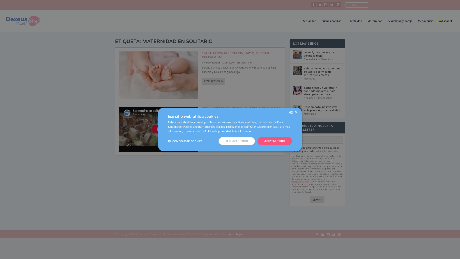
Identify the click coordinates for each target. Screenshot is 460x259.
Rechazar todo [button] (237, 141)
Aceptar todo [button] (274, 141)
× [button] (296, 112)
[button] (185, 141)
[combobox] (291, 112)
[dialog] (230, 129)
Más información (242, 131)
